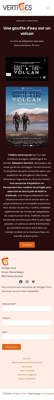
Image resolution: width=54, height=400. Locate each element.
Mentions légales (27, 374)
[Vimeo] (33, 281)
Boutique (27, 366)
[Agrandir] (44, 90)
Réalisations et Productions (27, 362)
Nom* (5, 332)
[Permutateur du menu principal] (48, 8)
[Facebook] (20, 281)
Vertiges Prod (19, 393)
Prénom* (6, 318)
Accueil (27, 358)
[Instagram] (27, 281)
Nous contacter (27, 378)
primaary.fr (48, 393)
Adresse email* (9, 304)
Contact (27, 244)
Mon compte (27, 370)
